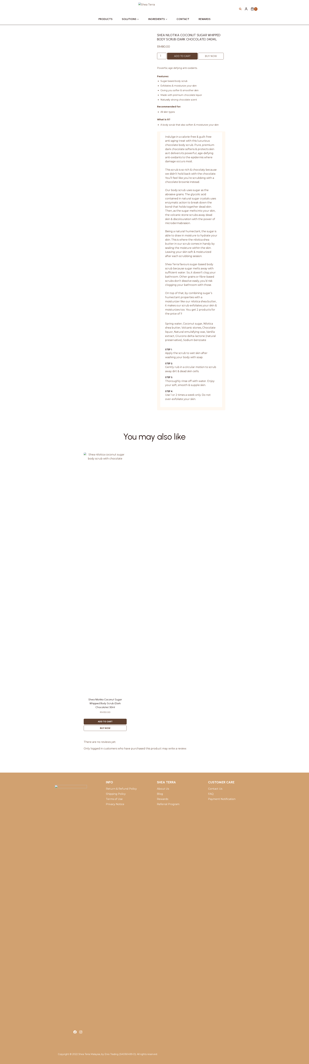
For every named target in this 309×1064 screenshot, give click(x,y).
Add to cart (182, 56)
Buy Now (211, 56)
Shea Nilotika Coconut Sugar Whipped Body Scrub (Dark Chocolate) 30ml (105, 703)
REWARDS (205, 19)
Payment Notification (221, 799)
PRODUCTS (105, 19)
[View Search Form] (240, 9)
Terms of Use (114, 799)
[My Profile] (246, 9)
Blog (160, 793)
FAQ (211, 793)
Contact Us (215, 788)
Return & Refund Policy (121, 788)
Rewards (162, 799)
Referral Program (168, 804)
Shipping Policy (116, 793)
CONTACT (183, 19)
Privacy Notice (115, 804)
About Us (163, 788)
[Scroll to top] (302, 1054)
